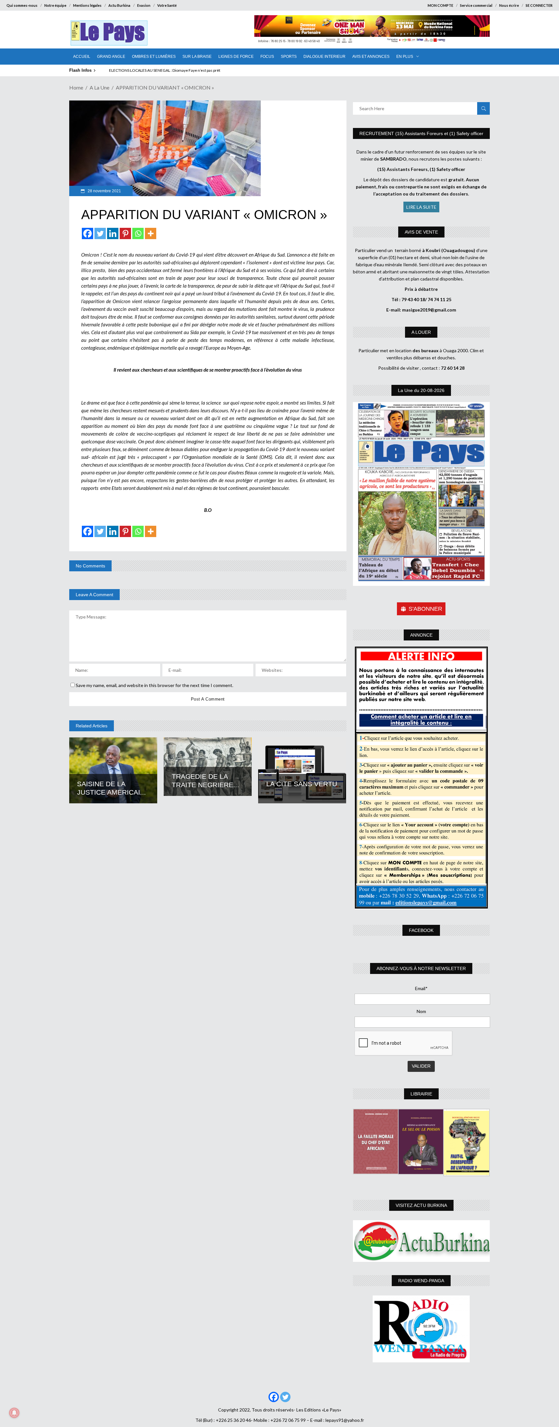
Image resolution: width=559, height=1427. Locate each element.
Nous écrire (509, 5)
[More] (150, 233)
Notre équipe (55, 5)
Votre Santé (167, 5)
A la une (99, 87)
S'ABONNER (425, 609)
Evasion (143, 5)
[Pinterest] (125, 233)
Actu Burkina (119, 5)
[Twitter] (100, 233)
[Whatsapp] (138, 233)
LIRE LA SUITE (421, 207)
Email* (421, 988)
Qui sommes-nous (22, 5)
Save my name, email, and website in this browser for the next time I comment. (154, 685)
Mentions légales (87, 5)
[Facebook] (87, 233)
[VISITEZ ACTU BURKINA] (421, 1241)
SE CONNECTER (539, 5)
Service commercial (476, 5)
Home (76, 87)
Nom (421, 1011)
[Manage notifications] (14, 1413)
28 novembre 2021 (104, 191)
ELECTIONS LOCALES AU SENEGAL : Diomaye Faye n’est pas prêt (164, 70)
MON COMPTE (440, 5)
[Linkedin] (112, 233)
